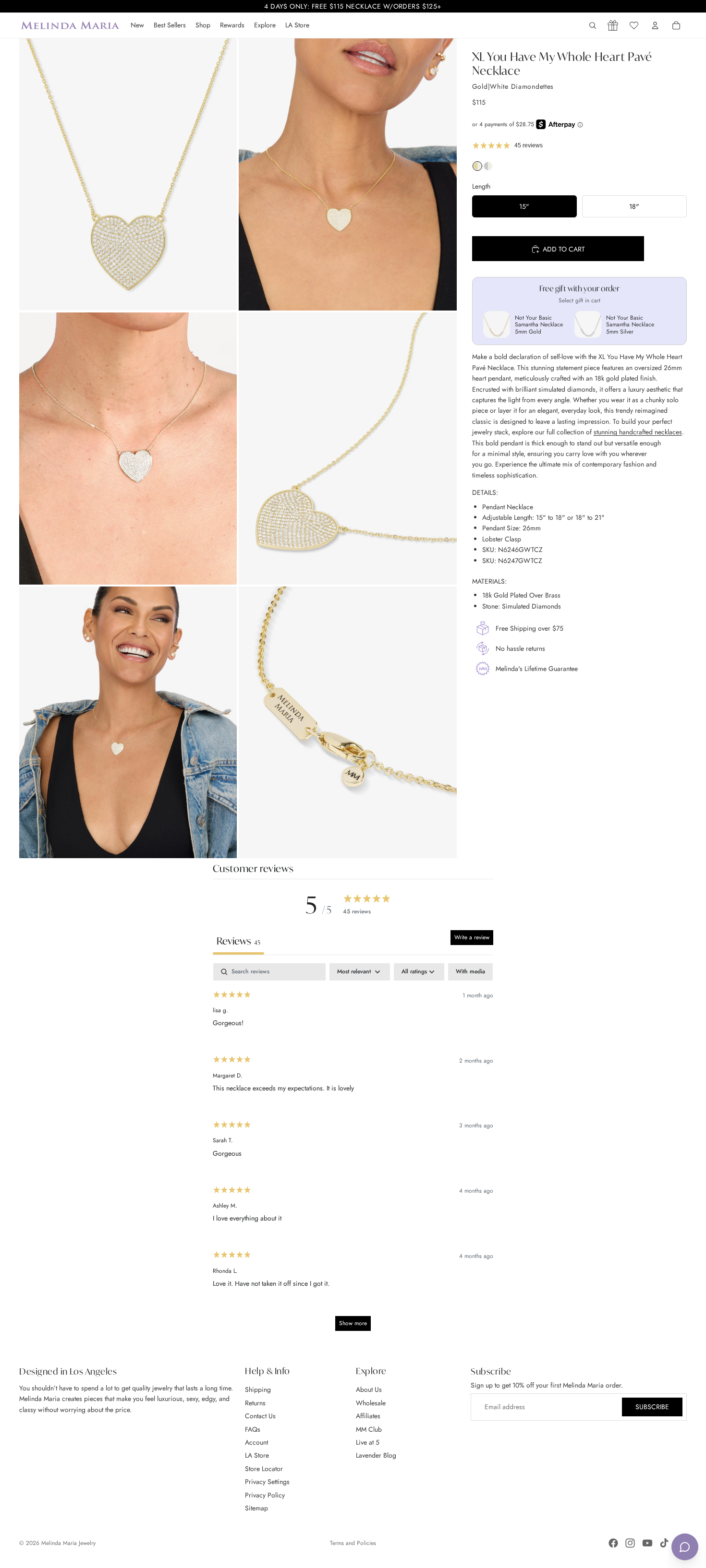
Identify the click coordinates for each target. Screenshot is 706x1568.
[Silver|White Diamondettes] (488, 168)
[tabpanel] (353, 1152)
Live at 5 (367, 1442)
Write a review (471, 937)
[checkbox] (470, 972)
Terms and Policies (353, 1543)
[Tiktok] (664, 1543)
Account (256, 1442)
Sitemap (256, 1508)
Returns (255, 1403)
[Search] (592, 25)
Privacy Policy (265, 1494)
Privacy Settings (267, 1481)
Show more (353, 1323)
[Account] (655, 25)
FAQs (252, 1429)
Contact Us (260, 1416)
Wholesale (371, 1403)
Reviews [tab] (238, 940)
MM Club (369, 1429)
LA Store (257, 1455)
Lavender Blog (376, 1455)
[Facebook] (613, 1543)
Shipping (258, 1389)
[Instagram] (630, 1543)
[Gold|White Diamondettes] (477, 168)
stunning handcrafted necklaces (638, 432)
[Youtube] (647, 1543)
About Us (369, 1389)
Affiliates (368, 1416)
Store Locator (264, 1468)
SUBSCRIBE (652, 1407)
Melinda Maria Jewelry (68, 1543)
